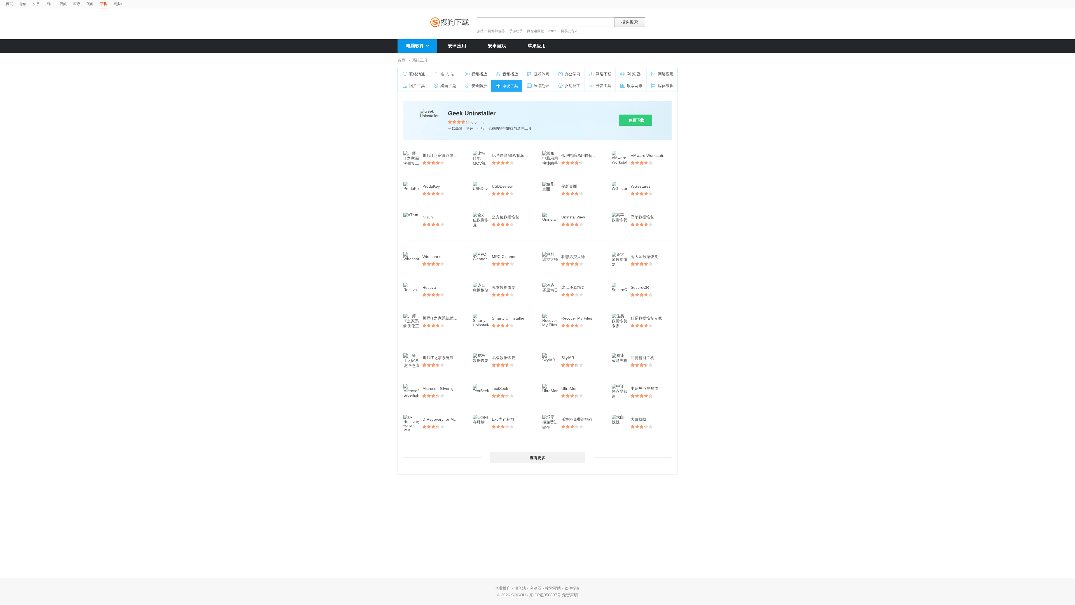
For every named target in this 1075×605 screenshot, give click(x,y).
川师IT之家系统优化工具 (443, 318)
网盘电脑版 (535, 31)
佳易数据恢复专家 (646, 318)
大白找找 (638, 419)
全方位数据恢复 (505, 217)
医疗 (76, 4)
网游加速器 (496, 31)
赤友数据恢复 (503, 287)
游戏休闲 (541, 74)
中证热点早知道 (644, 388)
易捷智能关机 (642, 357)
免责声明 (570, 595)
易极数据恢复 (503, 357)
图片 (49, 4)
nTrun (427, 217)
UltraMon (569, 388)
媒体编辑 (666, 85)
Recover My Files (576, 318)
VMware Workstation (649, 155)
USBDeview (502, 186)
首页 (401, 60)
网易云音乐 (569, 31)
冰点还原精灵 (573, 287)
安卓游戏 (497, 45)
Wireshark (431, 256)
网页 (9, 4)
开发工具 (603, 85)
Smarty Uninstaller (508, 318)
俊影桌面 (569, 186)
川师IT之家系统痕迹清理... (443, 357)
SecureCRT (641, 287)
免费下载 (636, 120)
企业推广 (503, 588)
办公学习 (572, 74)
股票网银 (634, 85)
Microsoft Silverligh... (440, 388)
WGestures (641, 186)
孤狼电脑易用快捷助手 (580, 155)
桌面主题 (448, 85)
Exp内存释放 (503, 419)
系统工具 (510, 85)
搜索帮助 (553, 588)
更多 (118, 3)
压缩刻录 (541, 85)
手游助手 (516, 31)
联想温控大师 (573, 256)
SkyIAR (567, 357)
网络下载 (603, 74)
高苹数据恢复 (642, 217)
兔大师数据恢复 (644, 256)
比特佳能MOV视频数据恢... (513, 155)
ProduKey (431, 186)
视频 (63, 4)
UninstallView (573, 217)
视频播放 (479, 74)
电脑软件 (415, 45)
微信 (23, 4)
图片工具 (417, 85)
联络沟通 (417, 74)
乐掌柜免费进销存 (577, 419)
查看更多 (537, 457)
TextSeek (500, 388)
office (552, 31)
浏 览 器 (634, 74)
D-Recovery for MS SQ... (443, 419)
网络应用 (666, 74)
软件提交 (572, 588)
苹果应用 (537, 45)
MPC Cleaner (504, 256)
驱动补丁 (572, 85)
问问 (90, 4)
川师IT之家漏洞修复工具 (443, 155)
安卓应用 (457, 45)
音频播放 (510, 74)
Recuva (429, 287)
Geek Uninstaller (472, 113)
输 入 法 (447, 74)
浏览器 (535, 588)
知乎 (36, 4)
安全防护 (479, 85)
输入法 (520, 588)
